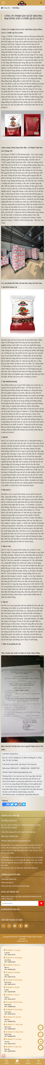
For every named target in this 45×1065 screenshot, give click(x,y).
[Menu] (3, 3)
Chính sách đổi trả (7, 882)
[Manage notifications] (3, 1056)
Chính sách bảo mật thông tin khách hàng (15, 886)
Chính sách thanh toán (8, 879)
